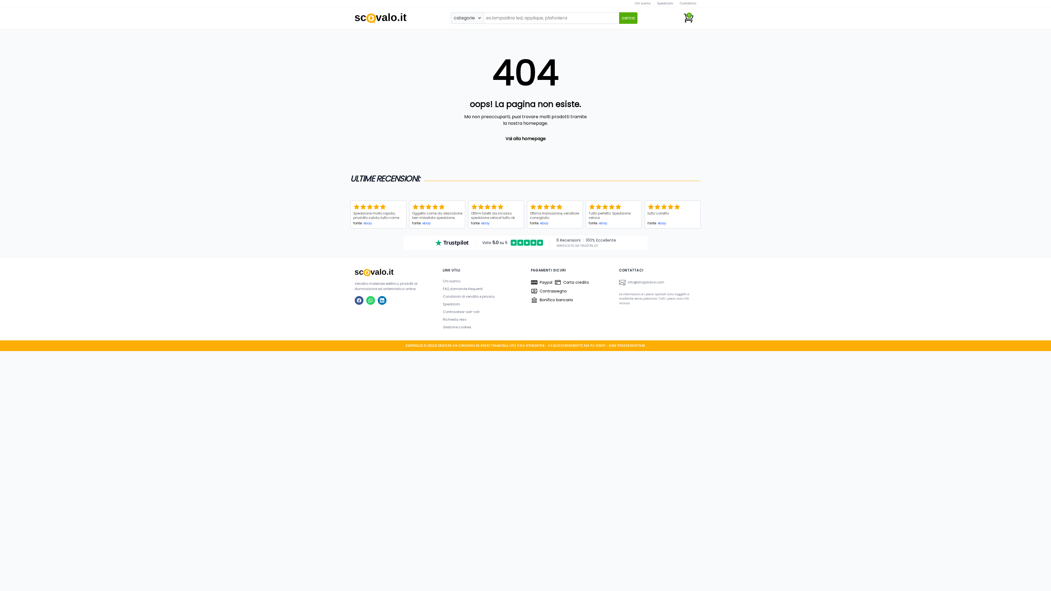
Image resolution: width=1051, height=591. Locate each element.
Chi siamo (643, 3)
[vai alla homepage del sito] (393, 272)
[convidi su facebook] (359, 300)
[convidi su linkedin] (382, 300)
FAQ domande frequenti (463, 288)
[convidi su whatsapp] (370, 300)
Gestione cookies (457, 327)
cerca (628, 18)
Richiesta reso (454, 319)
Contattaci (688, 3)
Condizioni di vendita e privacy (469, 296)
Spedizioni (665, 3)
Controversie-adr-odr (461, 311)
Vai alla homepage (526, 138)
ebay (367, 223)
